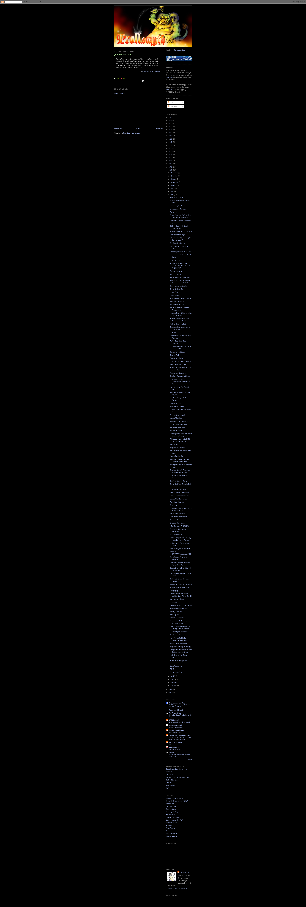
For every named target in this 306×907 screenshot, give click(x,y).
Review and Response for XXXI (181, 584)
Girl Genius (170, 774)
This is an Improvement (178, 520)
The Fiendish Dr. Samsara (151, 71)
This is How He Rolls (177, 305)
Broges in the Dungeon (178, 209)
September (175, 182)
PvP (167, 788)
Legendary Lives (174, 749)
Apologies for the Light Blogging (181, 298)
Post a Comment (119, 93)
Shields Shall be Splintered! (179, 587)
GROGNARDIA (174, 720)
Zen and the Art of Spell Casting (181, 605)
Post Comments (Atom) (131, 133)
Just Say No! (174, 615)
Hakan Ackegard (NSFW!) (175, 798)
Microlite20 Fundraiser (177, 514)
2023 (170, 123)
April (172, 676)
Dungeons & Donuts (176, 710)
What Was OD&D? (176, 197)
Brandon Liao (170, 815)
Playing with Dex (176, 403)
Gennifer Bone (171, 806)
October (174, 179)
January (174, 685)
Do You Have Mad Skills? (179, 424)
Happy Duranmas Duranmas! (180, 496)
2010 (170, 164)
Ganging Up (174, 591)
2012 (170, 158)
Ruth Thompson (171, 834)
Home (138, 129)
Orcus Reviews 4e (176, 289)
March (173, 679)
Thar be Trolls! (175, 355)
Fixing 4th (173, 212)
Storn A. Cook (171, 809)
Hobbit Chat (174, 292)
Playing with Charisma (177, 373)
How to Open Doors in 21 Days (180, 252)
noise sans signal (175, 725)
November (174, 176)
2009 (170, 167)
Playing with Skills (176, 358)
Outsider (169, 783)
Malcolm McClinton (172, 817)
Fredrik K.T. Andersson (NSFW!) (177, 801)
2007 (170, 689)
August (173, 185)
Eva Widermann (171, 836)
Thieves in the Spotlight (178, 430)
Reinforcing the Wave (177, 206)
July (172, 188)
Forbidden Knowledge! (177, 235)
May (172, 195)
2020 (170, 133)
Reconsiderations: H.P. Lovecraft (179, 722)
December (174, 173)
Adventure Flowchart (177, 502)
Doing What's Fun (176, 666)
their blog (169, 77)
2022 (170, 126)
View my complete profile (176, 889)
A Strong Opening (176, 271)
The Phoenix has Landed (178, 286)
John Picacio (170, 828)
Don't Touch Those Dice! (178, 490)
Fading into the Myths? (178, 324)
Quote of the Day (122, 54)
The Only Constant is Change (180, 376)
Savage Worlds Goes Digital (179, 493)
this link (169, 89)
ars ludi (171, 752)
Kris (170, 744)
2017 (170, 142)
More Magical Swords (177, 599)
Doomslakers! (174, 747)
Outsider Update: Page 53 (179, 632)
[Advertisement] (131, 111)
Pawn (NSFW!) (171, 785)
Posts (171, 102)
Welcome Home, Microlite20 (179, 421)
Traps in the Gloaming (177, 448)
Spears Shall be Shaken (178, 499)
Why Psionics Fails (175, 732)
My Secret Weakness (177, 427)
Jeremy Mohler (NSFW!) (174, 820)
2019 (170, 136)
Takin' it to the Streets (177, 352)
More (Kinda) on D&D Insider (180, 549)
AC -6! (172, 669)
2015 (170, 148)
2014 (170, 151)
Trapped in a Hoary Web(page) (180, 647)
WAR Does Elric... (176, 274)
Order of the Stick (172, 780)
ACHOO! (173, 333)
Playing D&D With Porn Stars (179, 735)
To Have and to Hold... (178, 301)
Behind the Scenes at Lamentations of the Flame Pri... (180, 381)
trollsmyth (184, 872)
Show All (190, 759)
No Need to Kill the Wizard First (181, 231)
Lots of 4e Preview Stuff (178, 517)
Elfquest (169, 772)
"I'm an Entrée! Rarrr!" (177, 456)
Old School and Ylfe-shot (178, 243)
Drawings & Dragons (173, 812)
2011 (170, 161)
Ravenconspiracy (180, 50)
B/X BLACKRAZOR (175, 742)
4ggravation (174, 444)
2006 (170, 692)
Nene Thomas (171, 831)
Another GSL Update (177, 618)
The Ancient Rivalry (176, 635)
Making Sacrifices (176, 611)
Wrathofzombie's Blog (177, 703)
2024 (170, 120)
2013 (170, 154)
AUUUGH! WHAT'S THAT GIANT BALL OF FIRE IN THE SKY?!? (180, 265)
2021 (170, 130)
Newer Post (118, 129)
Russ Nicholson (171, 823)
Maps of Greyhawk (176, 418)
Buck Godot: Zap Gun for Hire (176, 769)
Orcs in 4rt (173, 505)
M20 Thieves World (176, 535)
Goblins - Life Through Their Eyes (177, 777)
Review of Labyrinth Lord (178, 608)
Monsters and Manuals (177, 730)
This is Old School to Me (178, 643)
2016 (170, 145)
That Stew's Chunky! (177, 406)
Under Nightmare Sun (176, 727)
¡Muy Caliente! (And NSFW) (179, 526)
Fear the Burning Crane (178, 364)
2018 (170, 139)
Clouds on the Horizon (177, 523)
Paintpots (169, 825)
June (172, 191)
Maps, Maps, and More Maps (180, 277)
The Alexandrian (175, 713)
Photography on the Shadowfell (180, 361)
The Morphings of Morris (178, 481)
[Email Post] (142, 81)
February (174, 682)
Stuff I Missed (175, 260)
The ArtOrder (170, 804)
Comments (173, 106)
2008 (170, 170)
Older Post (159, 129)
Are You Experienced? (177, 415)
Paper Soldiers (175, 295)
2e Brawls (173, 602)
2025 (170, 117)
